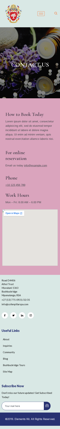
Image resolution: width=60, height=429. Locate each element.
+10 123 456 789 (15, 185)
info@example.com (35, 165)
